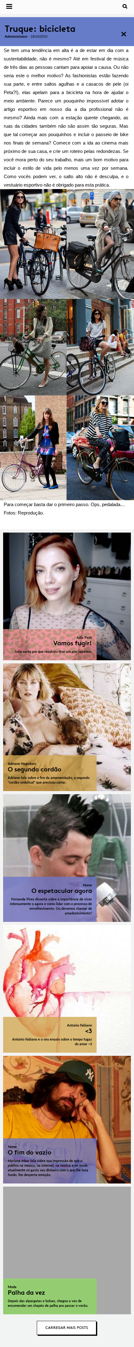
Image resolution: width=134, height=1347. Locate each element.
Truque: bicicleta (40, 28)
